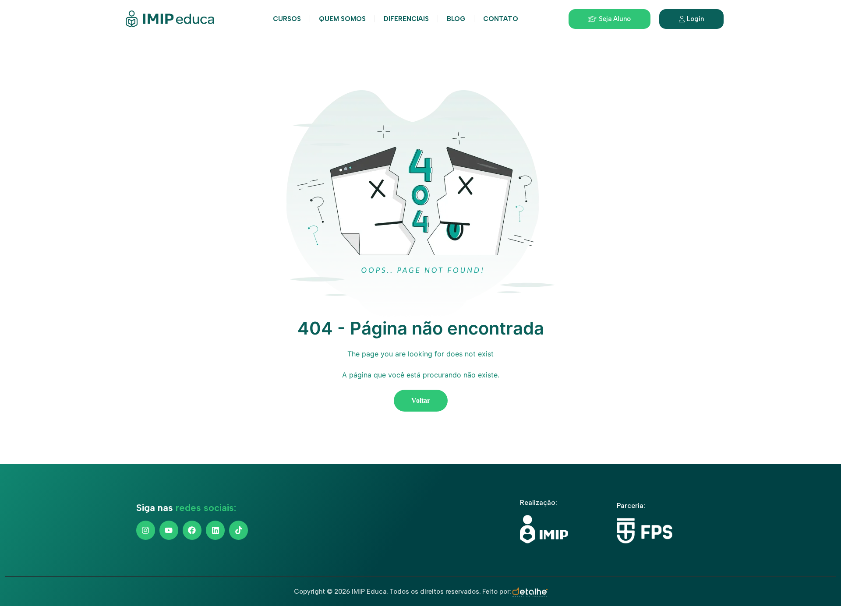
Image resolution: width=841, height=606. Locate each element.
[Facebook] (192, 530)
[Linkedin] (215, 530)
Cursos (287, 19)
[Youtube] (168, 530)
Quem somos (342, 19)
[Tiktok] (238, 530)
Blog (456, 19)
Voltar (420, 400)
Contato (500, 19)
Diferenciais (406, 19)
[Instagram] (145, 530)
